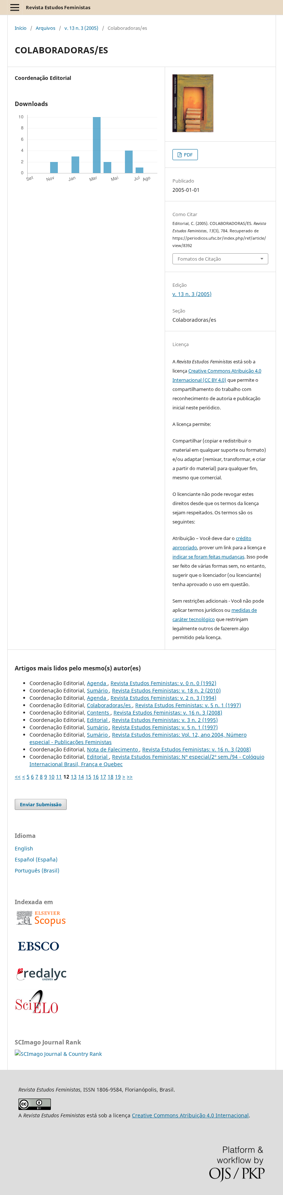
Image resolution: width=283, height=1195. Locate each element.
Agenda (97, 683)
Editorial (98, 719)
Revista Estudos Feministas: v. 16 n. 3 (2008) (167, 712)
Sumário (98, 690)
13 (74, 776)
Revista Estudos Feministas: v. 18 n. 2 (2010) (166, 690)
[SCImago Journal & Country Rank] (58, 1053)
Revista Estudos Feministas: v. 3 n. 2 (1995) (165, 719)
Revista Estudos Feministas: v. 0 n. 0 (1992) (163, 683)
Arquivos (45, 28)
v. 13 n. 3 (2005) (81, 28)
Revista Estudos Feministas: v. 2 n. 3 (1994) (163, 697)
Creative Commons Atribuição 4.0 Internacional (190, 1115)
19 (118, 776)
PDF (188, 154)
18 (110, 776)
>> (130, 776)
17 (103, 776)
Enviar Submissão (41, 804)
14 (81, 776)
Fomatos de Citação (199, 258)
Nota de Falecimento (113, 749)
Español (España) (36, 859)
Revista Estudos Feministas (58, 7)
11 (59, 776)
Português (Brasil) (37, 870)
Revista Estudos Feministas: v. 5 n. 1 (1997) (188, 705)
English (24, 848)
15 (88, 776)
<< (18, 776)
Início (21, 28)
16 (96, 776)
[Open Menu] (14, 7)
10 (52, 776)
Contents (99, 712)
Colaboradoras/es (109, 705)
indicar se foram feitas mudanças (208, 556)
